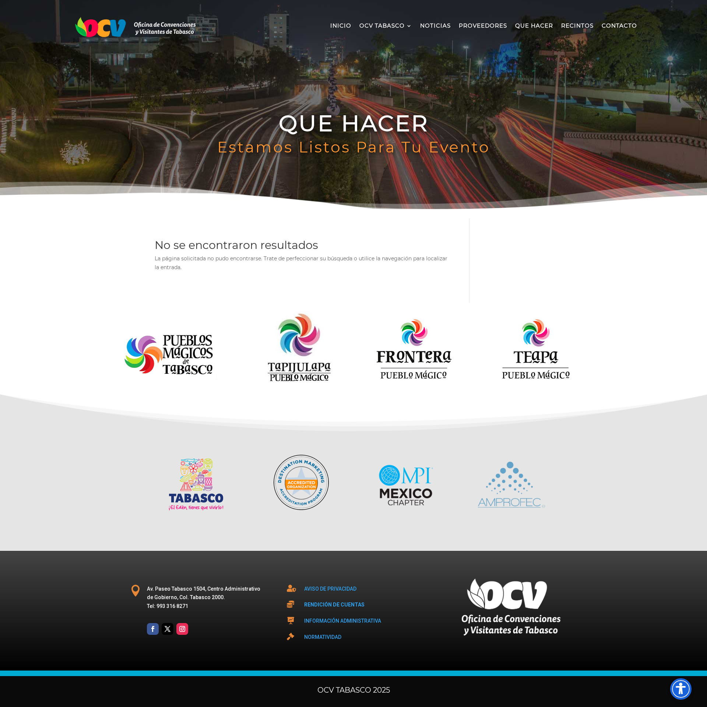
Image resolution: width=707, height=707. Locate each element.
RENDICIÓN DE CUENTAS (334, 605)
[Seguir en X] (167, 629)
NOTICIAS (435, 25)
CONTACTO (619, 25)
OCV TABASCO (382, 25)
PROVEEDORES (483, 25)
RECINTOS (577, 25)
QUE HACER (534, 25)
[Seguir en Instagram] (182, 629)
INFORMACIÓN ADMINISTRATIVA (342, 621)
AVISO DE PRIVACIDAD (330, 589)
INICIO (340, 25)
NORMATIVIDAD (322, 637)
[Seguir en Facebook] (153, 629)
